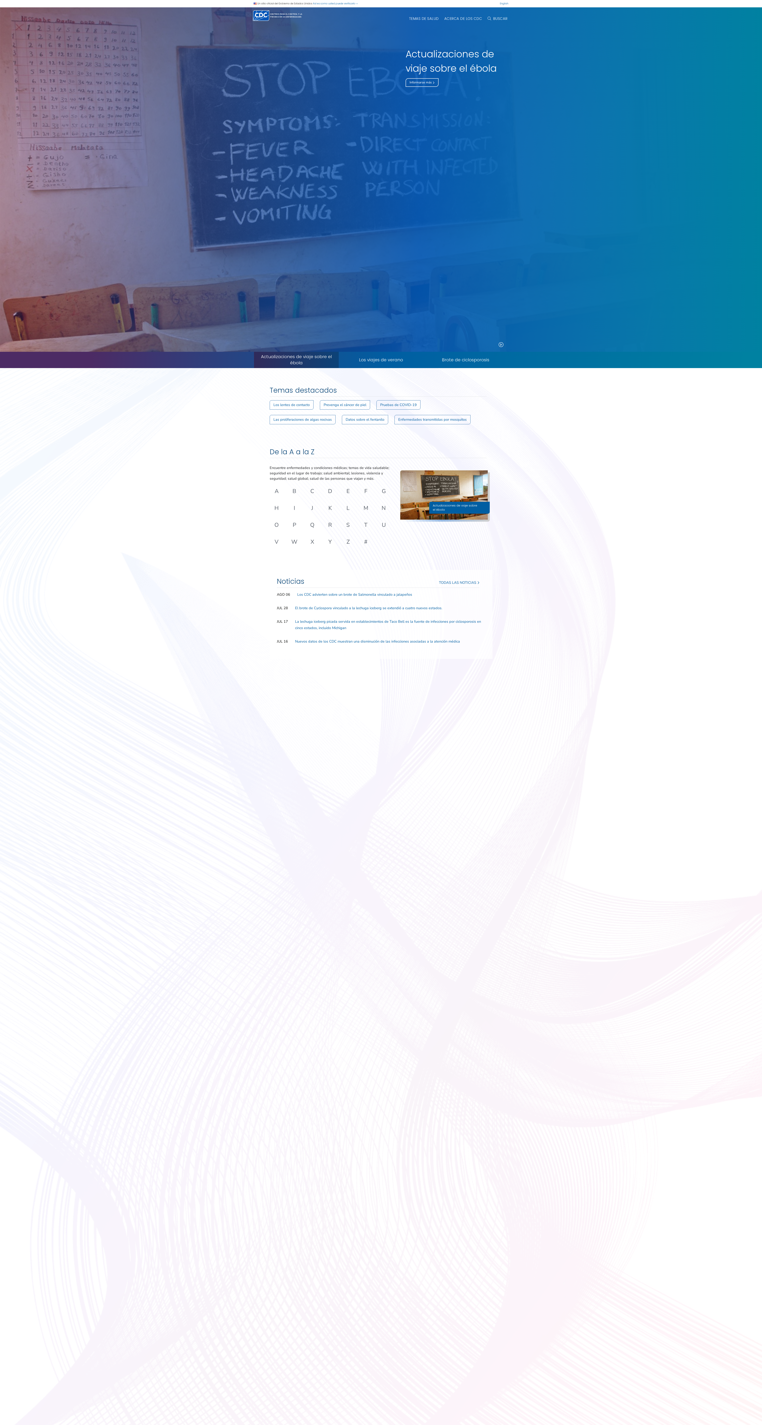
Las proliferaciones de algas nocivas (302, 419)
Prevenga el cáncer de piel (345, 404)
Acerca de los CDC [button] (463, 18)
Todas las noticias (458, 582)
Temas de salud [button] (424, 18)
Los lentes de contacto (291, 404)
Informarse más (421, 82)
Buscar (500, 18)
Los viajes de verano (381, 360)
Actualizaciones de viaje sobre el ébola (296, 360)
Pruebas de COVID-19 (398, 404)
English (504, 3)
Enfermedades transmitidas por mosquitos (432, 419)
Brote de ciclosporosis (465, 360)
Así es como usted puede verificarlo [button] (334, 3)
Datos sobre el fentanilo (365, 419)
